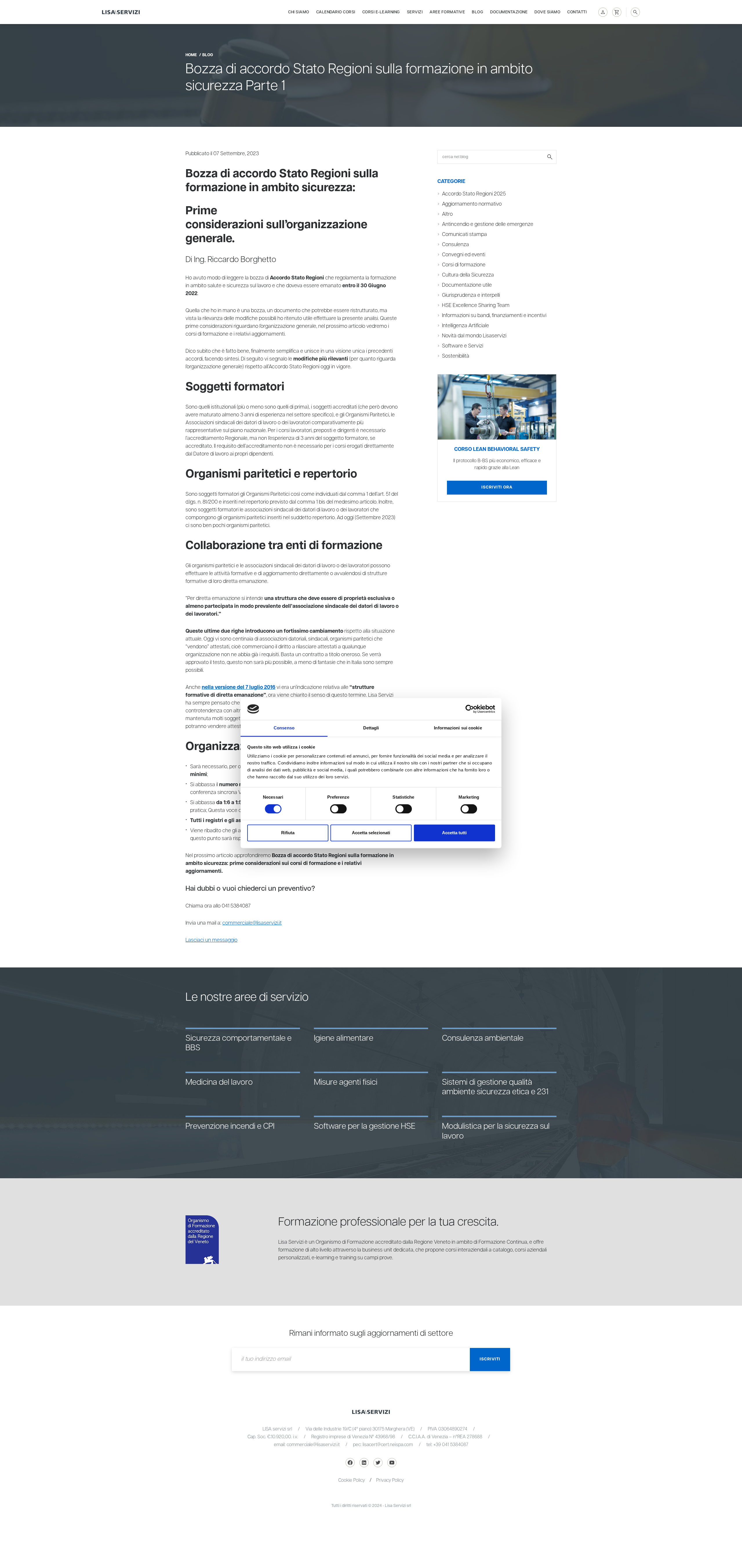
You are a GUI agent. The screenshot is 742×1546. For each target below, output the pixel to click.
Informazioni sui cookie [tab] (458, 728)
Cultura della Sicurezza (468, 275)
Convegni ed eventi (463, 254)
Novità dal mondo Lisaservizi (474, 336)
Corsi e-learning (381, 12)
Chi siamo (298, 12)
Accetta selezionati (371, 832)
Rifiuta (287, 832)
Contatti (577, 12)
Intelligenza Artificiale (465, 325)
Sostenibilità (455, 356)
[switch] (338, 808)
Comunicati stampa (464, 234)
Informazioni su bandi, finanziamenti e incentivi (494, 315)
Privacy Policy (390, 1480)
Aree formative (447, 12)
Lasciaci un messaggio (211, 940)
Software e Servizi (462, 346)
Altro (447, 214)
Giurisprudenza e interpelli (471, 295)
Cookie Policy (351, 1480)
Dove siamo (547, 12)
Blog (477, 12)
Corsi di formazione (463, 265)
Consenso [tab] (284, 728)
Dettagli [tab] (371, 728)
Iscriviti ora (496, 487)
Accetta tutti (454, 832)
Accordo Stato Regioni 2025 (474, 194)
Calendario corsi (335, 12)
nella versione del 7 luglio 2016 (238, 687)
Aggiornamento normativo (472, 204)
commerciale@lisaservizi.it (252, 923)
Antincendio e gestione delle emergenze (487, 224)
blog (207, 55)
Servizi (415, 12)
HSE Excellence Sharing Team (476, 305)
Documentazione (509, 12)
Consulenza (455, 244)
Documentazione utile (467, 285)
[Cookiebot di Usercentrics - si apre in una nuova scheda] (469, 709)
